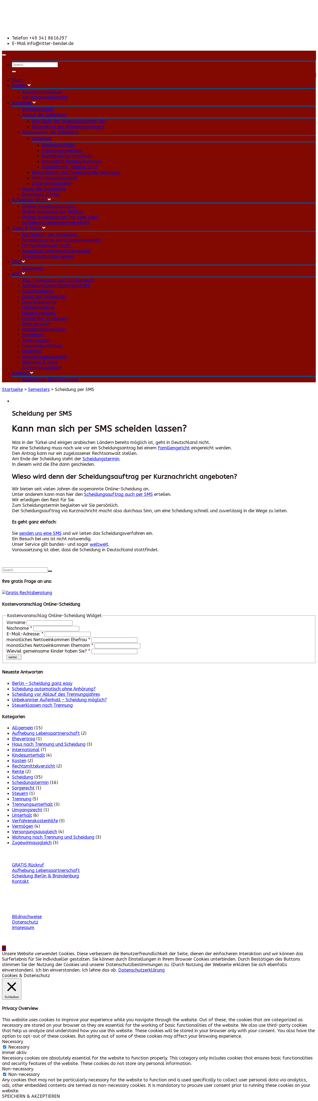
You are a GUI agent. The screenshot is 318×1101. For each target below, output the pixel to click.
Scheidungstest (37, 109)
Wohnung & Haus (40, 362)
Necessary (18, 1047)
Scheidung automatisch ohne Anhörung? (54, 689)
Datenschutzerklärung (141, 970)
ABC (17, 273)
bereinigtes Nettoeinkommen (72, 161)
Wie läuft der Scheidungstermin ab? (69, 121)
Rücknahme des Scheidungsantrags (68, 126)
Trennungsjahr (36, 340)
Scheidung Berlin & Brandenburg (45, 876)
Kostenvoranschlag (42, 92)
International (26, 749)
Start (17, 80)
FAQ (17, 262)
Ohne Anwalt (35, 324)
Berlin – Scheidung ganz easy (42, 683)
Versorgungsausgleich (54, 178)
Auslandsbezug (37, 291)
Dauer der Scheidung (43, 189)
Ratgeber (22, 103)
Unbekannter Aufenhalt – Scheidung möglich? (59, 700)
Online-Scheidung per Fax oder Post (59, 217)
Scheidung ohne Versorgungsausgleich (61, 240)
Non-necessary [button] (17, 1069)
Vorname (16, 622)
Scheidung (22, 777)
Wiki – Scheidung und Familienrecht (58, 280)
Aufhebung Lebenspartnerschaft (56, 222)
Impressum (23, 927)
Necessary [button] (12, 1041)
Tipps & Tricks (27, 228)
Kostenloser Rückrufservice (50, 379)
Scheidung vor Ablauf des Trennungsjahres (56, 694)
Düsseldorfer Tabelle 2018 (70, 167)
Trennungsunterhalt (62, 150)
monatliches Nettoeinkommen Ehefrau (48, 639)
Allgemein (32, 268)
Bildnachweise (27, 916)
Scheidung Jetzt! (30, 199)
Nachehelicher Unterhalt (67, 156)
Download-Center (41, 194)
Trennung (21, 799)
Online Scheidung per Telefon (52, 211)
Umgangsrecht (27, 810)
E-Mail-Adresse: (24, 634)
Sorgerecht (33, 335)
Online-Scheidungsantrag (48, 206)
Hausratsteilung (38, 313)
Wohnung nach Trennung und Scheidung (53, 837)
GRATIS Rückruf (28, 865)
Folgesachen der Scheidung (50, 132)
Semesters (39, 389)
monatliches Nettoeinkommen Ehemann (49, 645)
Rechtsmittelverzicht (43, 329)
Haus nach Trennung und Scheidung (48, 744)
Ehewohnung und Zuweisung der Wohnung (75, 172)
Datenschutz (25, 922)
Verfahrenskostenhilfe (45, 97)
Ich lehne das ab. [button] (99, 970)
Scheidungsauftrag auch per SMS (118, 494)
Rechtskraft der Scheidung (49, 234)
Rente (18, 771)
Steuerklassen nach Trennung (42, 705)
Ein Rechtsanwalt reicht (46, 245)
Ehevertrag (23, 739)
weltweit (99, 544)
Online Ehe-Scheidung (45, 318)
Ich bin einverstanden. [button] (58, 970)
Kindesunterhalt (58, 145)
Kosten (20, 85)
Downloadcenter (39, 302)
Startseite (12, 389)
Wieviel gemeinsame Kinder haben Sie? (48, 651)
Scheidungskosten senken (48, 256)
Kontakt (21, 373)
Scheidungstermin (100, 459)
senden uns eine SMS (40, 533)
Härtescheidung (38, 307)
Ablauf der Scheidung (44, 115)
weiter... (14, 657)
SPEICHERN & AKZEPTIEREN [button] (31, 1096)
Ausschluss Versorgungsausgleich (56, 251)
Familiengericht (174, 448)
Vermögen (22, 826)
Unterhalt (42, 138)
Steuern (20, 793)
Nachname (19, 628)
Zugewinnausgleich (52, 183)
